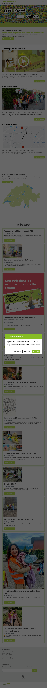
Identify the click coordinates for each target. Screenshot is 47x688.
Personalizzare (17, 351)
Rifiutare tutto (27, 351)
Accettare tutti (36, 351)
